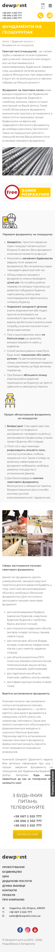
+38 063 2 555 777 (12, 18)
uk (43, 4)
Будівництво (12, 871)
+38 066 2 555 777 (12, 15)
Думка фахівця (13, 885)
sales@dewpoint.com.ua (24, 915)
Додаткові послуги (17, 881)
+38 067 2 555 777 (12, 13)
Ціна (5, 876)
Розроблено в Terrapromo (18, 943)
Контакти (9, 890)
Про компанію (13, 899)
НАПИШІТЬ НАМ (27, 834)
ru (43, 8)
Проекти (8, 895)
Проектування (13, 867)
